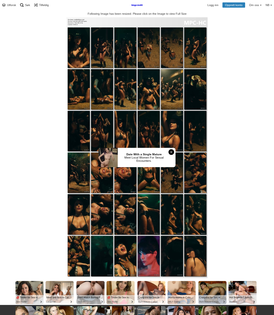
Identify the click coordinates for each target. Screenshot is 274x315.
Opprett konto (234, 5)
